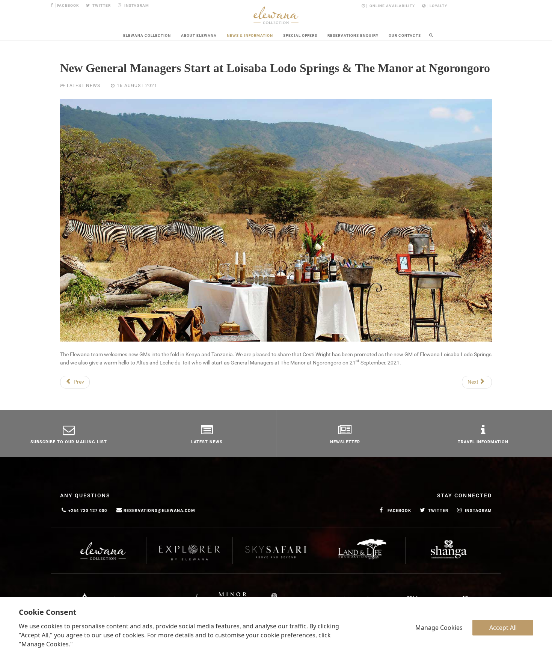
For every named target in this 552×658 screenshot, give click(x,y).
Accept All (503, 627)
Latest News (83, 85)
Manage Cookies (439, 627)
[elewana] (276, 15)
